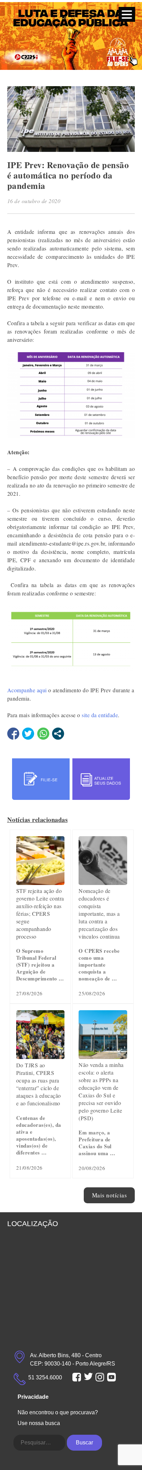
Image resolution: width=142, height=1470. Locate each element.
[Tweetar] (28, 734)
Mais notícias (109, 1195)
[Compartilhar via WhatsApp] (43, 734)
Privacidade (33, 1397)
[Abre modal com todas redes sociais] (58, 734)
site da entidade (100, 715)
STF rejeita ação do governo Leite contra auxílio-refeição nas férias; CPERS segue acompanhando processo (40, 913)
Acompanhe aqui (27, 690)
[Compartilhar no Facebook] (13, 734)
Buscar (84, 1442)
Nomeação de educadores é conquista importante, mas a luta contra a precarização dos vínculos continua (99, 913)
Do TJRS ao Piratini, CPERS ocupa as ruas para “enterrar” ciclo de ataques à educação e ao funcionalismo (38, 1084)
